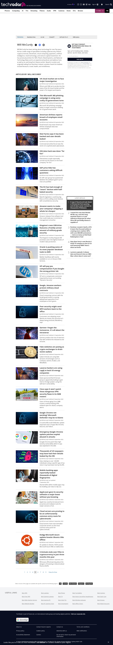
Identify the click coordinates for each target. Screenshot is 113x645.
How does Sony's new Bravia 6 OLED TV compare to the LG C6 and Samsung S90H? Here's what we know (81, 244)
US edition (41, 642)
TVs (27, 11)
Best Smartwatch (63, 604)
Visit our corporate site (78, 614)
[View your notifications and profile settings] (102, 4)
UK (60, 583)
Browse (80, 11)
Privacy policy (20, 631)
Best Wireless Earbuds (79, 600)
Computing (16, 11)
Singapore (81, 583)
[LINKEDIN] (40, 45)
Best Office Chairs (77, 604)
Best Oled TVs (62, 600)
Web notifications (82, 631)
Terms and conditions (83, 627)
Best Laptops (45, 593)
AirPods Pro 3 (64, 37)
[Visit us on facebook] (78, 4)
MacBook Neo (31, 37)
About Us (19, 627)
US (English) (89, 583)
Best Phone (61, 593)
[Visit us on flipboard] (87, 4)
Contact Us (59, 627)
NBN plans (76, 37)
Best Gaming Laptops (47, 596)
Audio (49, 11)
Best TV (60, 596)
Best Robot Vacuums (103, 604)
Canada (65, 583)
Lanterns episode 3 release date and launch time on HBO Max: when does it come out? (80, 254)
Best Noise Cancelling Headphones (82, 596)
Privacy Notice (86, 63)
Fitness (42, 11)
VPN (54, 11)
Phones (7, 11)
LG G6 (42, 37)
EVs (74, 11)
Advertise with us (61, 631)
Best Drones (101, 600)
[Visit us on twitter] (81, 4)
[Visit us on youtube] (84, 4)
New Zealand (72, 583)
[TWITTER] (36, 45)
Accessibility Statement (23, 634)
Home (69, 11)
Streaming (33, 11)
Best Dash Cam (101, 596)
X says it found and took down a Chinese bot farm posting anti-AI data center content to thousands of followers (81, 205)
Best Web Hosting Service (29, 600)
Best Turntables (77, 593)
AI (22, 11)
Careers (38, 634)
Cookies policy (40, 631)
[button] (108, 4)
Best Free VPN (26, 596)
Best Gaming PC (45, 600)
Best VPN (24, 593)
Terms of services (84, 62)
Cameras (61, 11)
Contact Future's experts (43, 627)
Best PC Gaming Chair (47, 604)
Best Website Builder (28, 604)
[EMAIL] (44, 45)
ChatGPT (51, 37)
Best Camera (101, 593)
